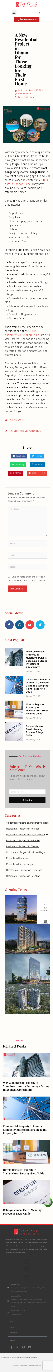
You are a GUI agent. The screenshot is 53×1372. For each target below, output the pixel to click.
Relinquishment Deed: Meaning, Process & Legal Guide (35, 731)
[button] (14, 12)
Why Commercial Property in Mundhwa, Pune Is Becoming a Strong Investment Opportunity (36, 659)
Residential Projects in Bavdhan (23, 876)
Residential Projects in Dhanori (22, 846)
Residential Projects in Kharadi (22, 828)
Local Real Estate (26, 97)
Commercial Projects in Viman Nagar (26, 852)
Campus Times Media (34, 1365)
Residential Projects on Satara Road (25, 834)
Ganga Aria (19, 431)
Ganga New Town (33, 431)
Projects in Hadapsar (17, 858)
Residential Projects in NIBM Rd (23, 840)
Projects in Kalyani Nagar (19, 864)
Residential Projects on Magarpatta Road (27, 822)
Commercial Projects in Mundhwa (24, 870)
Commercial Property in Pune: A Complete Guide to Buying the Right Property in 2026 (38, 685)
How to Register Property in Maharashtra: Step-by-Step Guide (37, 709)
